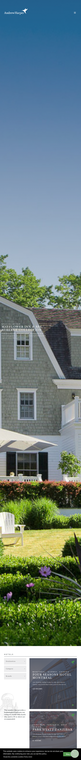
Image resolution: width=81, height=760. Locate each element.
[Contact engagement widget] (75, 754)
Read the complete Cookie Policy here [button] (17, 757)
